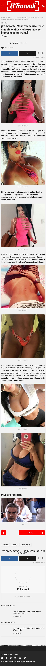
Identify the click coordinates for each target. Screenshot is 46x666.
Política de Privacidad (9, 654)
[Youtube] (20, 658)
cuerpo (5, 545)
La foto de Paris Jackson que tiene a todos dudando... (27, 612)
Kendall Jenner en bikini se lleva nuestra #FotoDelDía (28, 629)
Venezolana (25, 545)
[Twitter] (15, 658)
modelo (14, 545)
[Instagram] (11, 658)
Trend (4, 23)
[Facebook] (6, 658)
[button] (2, 6)
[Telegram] (25, 658)
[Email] (2, 658)
